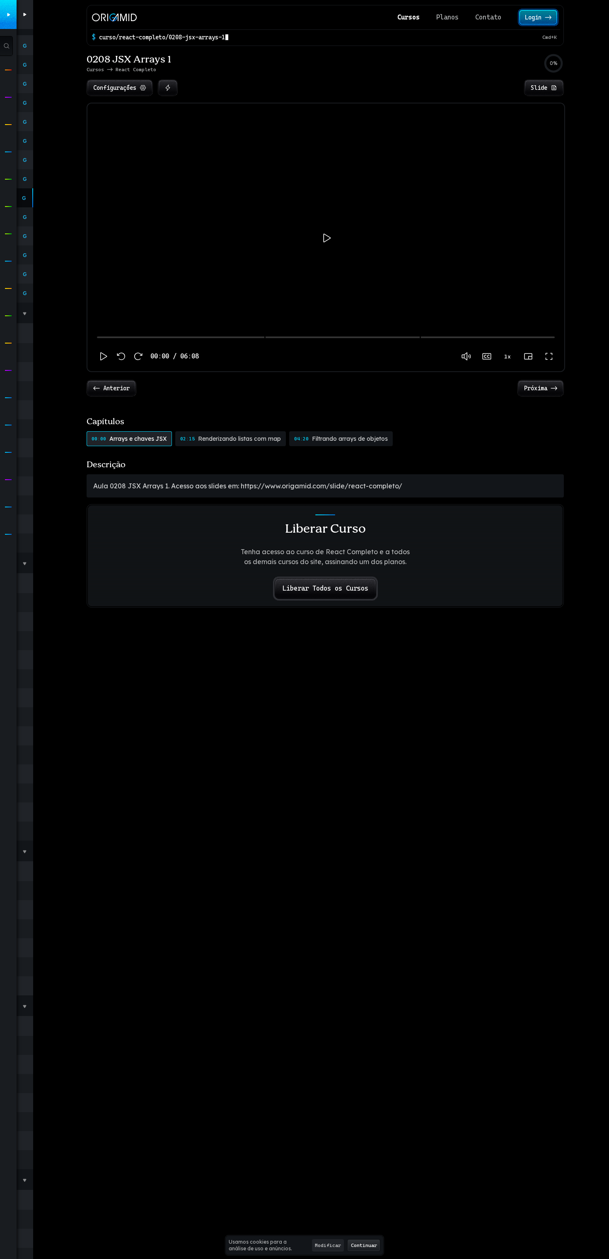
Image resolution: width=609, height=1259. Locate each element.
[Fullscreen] (549, 356)
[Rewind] (121, 356)
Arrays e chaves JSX (129, 438)
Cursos (408, 17)
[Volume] (466, 356)
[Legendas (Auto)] (486, 356)
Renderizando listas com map (230, 438)
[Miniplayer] (528, 356)
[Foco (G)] (168, 87)
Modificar (328, 1245)
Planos (447, 17)
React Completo (136, 69)
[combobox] (319, 37)
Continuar (364, 1245)
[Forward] (138, 356)
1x (507, 356)
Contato (488, 17)
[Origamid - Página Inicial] (114, 17)
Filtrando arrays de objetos (341, 438)
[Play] (102, 356)
